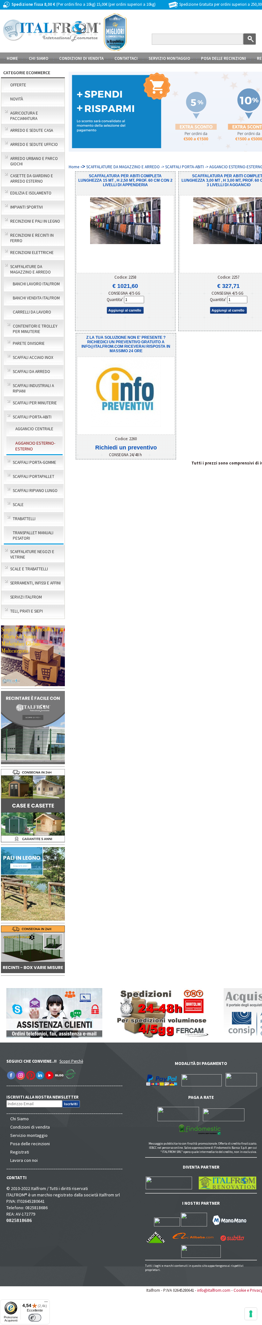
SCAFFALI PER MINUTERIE (35, 403)
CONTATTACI (126, 58)
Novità (16, 99)
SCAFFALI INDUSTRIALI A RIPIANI (33, 388)
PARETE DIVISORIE (29, 343)
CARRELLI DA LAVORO (32, 312)
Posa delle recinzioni (30, 1143)
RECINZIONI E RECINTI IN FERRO (32, 238)
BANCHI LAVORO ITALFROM (36, 284)
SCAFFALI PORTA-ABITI (32, 417)
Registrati (19, 1152)
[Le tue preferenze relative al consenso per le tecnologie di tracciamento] (251, 1314)
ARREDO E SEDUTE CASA (31, 130)
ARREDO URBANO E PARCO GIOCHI (34, 161)
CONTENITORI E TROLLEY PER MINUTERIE (35, 328)
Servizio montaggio (29, 1135)
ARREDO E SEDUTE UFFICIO (34, 144)
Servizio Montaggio (169, 58)
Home (12, 58)
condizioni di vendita (81, 58)
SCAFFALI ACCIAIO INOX (33, 357)
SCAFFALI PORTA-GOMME (34, 462)
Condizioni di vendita (30, 1127)
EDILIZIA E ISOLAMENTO (30, 193)
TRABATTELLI (24, 518)
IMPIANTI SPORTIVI (26, 207)
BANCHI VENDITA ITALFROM (36, 298)
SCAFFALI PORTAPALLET (33, 476)
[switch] (34, 1317)
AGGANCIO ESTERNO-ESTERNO (35, 446)
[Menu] (46, 1303)
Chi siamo (38, 58)
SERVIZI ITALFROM (26, 597)
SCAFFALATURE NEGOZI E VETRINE (32, 554)
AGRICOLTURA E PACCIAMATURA (24, 115)
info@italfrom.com (213, 1290)
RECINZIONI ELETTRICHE (32, 252)
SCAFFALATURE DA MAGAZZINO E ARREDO (30, 269)
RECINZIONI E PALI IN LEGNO (35, 221)
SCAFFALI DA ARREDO (31, 371)
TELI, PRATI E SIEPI (26, 611)
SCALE (18, 504)
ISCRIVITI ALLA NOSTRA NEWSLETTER (45, 1097)
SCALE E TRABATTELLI (29, 569)
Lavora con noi (24, 1160)
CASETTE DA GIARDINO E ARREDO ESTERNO (31, 178)
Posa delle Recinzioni (223, 58)
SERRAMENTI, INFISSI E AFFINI (35, 583)
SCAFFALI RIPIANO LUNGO (35, 490)
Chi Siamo (19, 1119)
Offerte (18, 85)
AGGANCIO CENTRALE (34, 429)
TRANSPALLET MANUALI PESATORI (33, 535)
